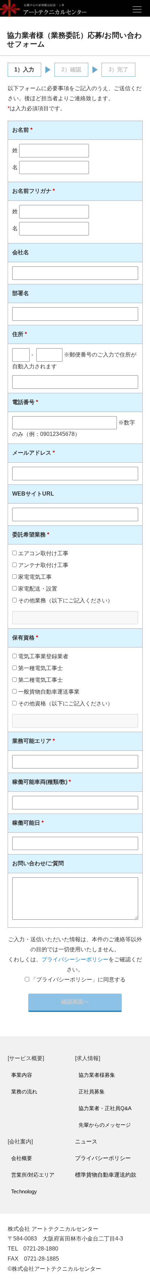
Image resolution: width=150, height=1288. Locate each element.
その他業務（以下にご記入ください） (65, 600)
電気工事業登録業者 (42, 656)
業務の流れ (24, 1091)
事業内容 (21, 1075)
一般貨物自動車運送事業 (48, 692)
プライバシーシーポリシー (75, 959)
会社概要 (21, 1158)
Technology (24, 1191)
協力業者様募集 (96, 1075)
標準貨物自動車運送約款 (105, 1175)
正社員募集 (91, 1091)
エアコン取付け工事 (42, 553)
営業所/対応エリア (32, 1175)
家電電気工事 (34, 577)
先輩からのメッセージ (104, 1125)
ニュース (86, 1141)
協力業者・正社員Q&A (105, 1108)
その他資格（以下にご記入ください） (65, 703)
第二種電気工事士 (40, 680)
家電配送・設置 (37, 589)
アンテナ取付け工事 (42, 565)
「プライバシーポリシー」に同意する (78, 979)
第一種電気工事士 (40, 668)
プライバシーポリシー (103, 1158)
